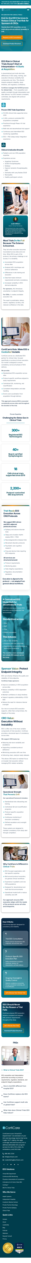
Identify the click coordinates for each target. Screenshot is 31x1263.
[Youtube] (11, 1164)
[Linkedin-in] (18, 1164)
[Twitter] (14, 1164)
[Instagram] (7, 1164)
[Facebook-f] (4, 1164)
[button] (28, 9)
